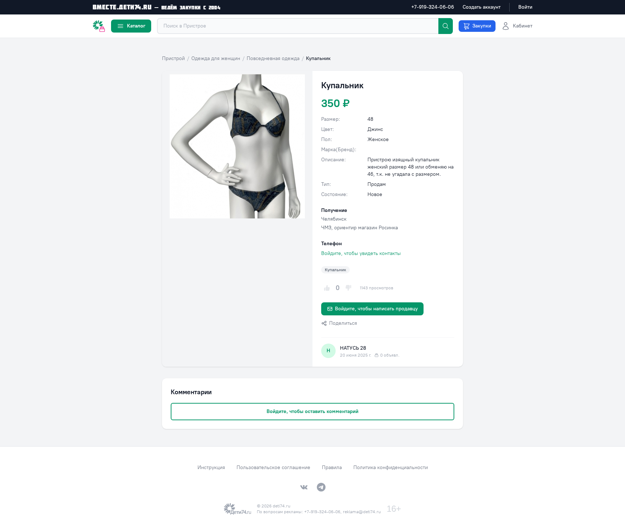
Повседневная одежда (273, 58)
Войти (525, 7)
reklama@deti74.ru (362, 511)
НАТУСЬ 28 (353, 348)
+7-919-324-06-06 (432, 7)
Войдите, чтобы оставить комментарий (312, 411)
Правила (332, 467)
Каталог (136, 26)
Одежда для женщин (215, 58)
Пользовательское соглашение (273, 467)
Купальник (335, 269)
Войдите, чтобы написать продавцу (376, 309)
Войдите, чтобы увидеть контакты (361, 253)
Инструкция (211, 467)
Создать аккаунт (482, 7)
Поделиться (343, 323)
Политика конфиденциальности (390, 467)
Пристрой (173, 58)
